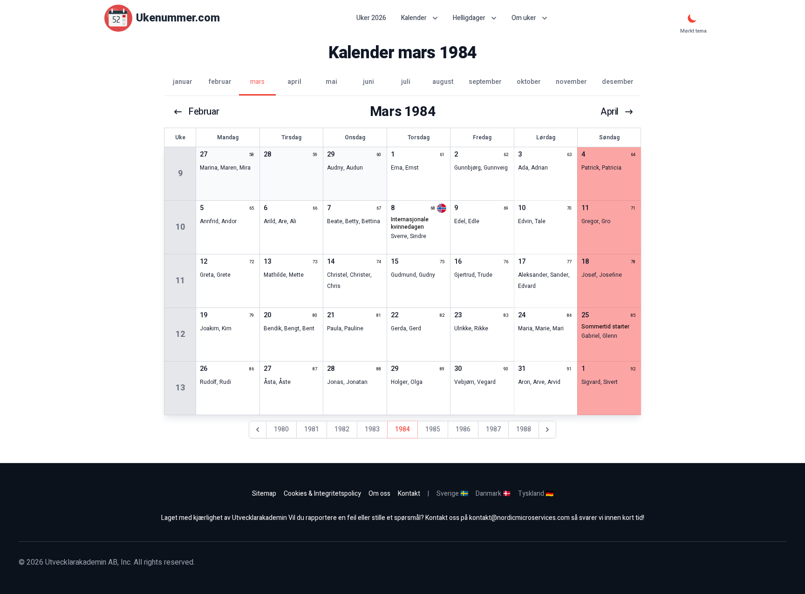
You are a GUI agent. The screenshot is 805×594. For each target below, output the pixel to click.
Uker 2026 (371, 18)
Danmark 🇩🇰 (493, 493)
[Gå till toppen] (788, 577)
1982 (341, 429)
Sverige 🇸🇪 (452, 493)
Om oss (379, 493)
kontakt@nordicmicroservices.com (519, 518)
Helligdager (469, 18)
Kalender (414, 18)
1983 (372, 429)
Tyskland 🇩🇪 (535, 493)
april (609, 111)
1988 (523, 429)
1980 (281, 429)
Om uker (524, 18)
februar (203, 111)
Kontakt (409, 493)
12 (180, 334)
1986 (463, 429)
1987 (493, 429)
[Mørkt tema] (692, 18)
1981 (311, 429)
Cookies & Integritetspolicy (322, 493)
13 (180, 388)
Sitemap (264, 493)
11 (180, 280)
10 (180, 227)
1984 (402, 429)
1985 (432, 429)
